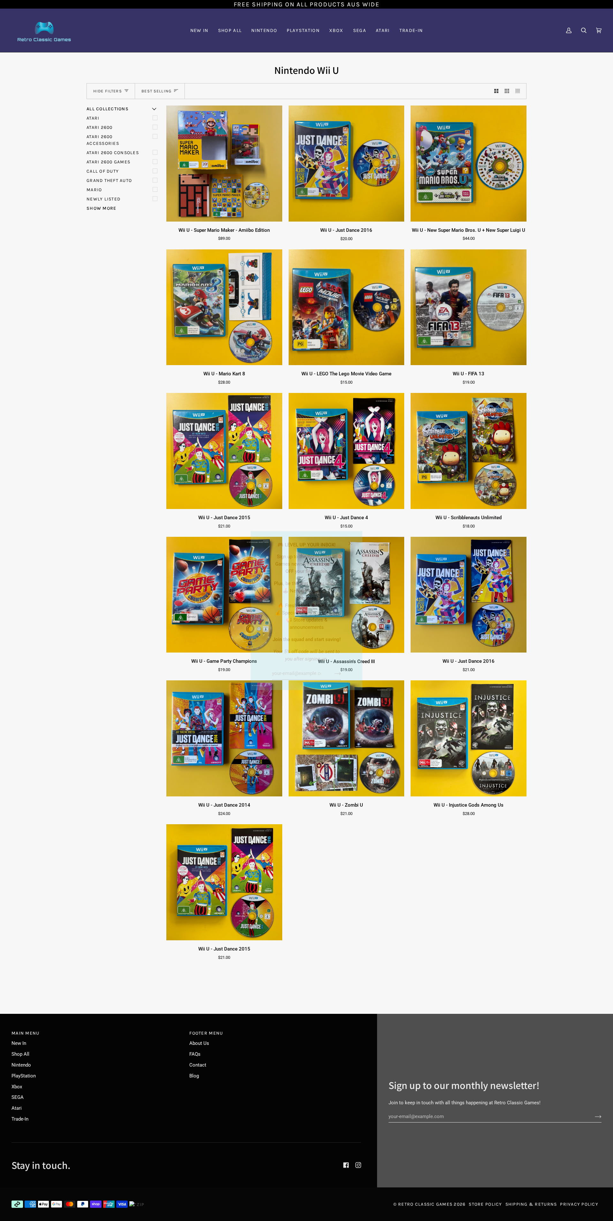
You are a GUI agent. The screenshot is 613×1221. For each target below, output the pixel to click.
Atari (93, 118)
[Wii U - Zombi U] (347, 738)
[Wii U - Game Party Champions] (224, 595)
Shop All (20, 1054)
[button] (264, 30)
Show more (101, 208)
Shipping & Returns (531, 1204)
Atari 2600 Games (108, 162)
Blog (194, 1076)
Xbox (16, 1087)
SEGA (17, 1097)
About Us (199, 1043)
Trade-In (19, 1119)
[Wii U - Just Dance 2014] (224, 738)
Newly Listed (103, 199)
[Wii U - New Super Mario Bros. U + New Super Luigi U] (468, 164)
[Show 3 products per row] (507, 91)
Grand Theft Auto (109, 180)
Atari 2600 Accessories (103, 140)
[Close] (353, 540)
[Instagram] (358, 1165)
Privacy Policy (579, 1204)
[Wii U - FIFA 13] (468, 307)
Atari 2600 (100, 127)
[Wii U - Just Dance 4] (347, 451)
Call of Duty (103, 171)
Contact (197, 1065)
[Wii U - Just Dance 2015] (224, 451)
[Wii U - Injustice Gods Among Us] (468, 738)
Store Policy (485, 1204)
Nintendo (21, 1065)
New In (18, 1043)
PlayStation (23, 1076)
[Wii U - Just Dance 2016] (347, 164)
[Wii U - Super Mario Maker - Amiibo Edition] (224, 164)
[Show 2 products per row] (496, 91)
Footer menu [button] (206, 1033)
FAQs (195, 1054)
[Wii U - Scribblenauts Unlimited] (468, 451)
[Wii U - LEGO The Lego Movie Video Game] (347, 307)
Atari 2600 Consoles (113, 152)
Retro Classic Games (425, 1204)
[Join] (332, 674)
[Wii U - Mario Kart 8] (224, 307)
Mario (94, 189)
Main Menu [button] (25, 1033)
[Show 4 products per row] (519, 91)
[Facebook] (346, 1165)
